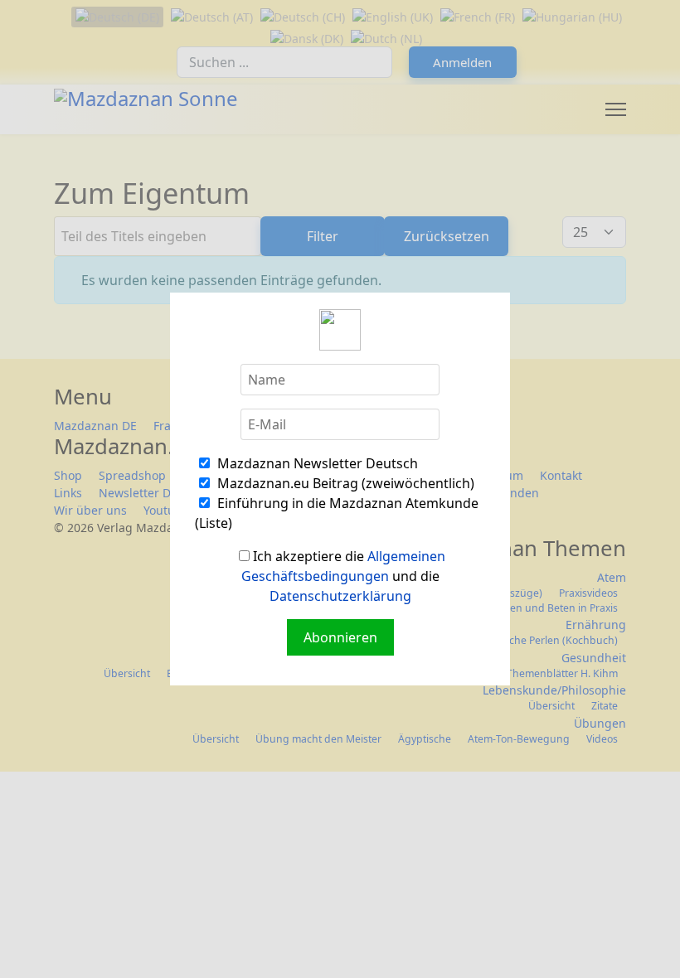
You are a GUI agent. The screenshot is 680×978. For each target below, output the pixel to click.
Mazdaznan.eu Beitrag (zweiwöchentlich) (344, 483)
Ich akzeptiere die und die (343, 576)
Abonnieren (340, 637)
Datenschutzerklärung (340, 596)
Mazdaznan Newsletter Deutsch (316, 463)
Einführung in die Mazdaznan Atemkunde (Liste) (336, 513)
